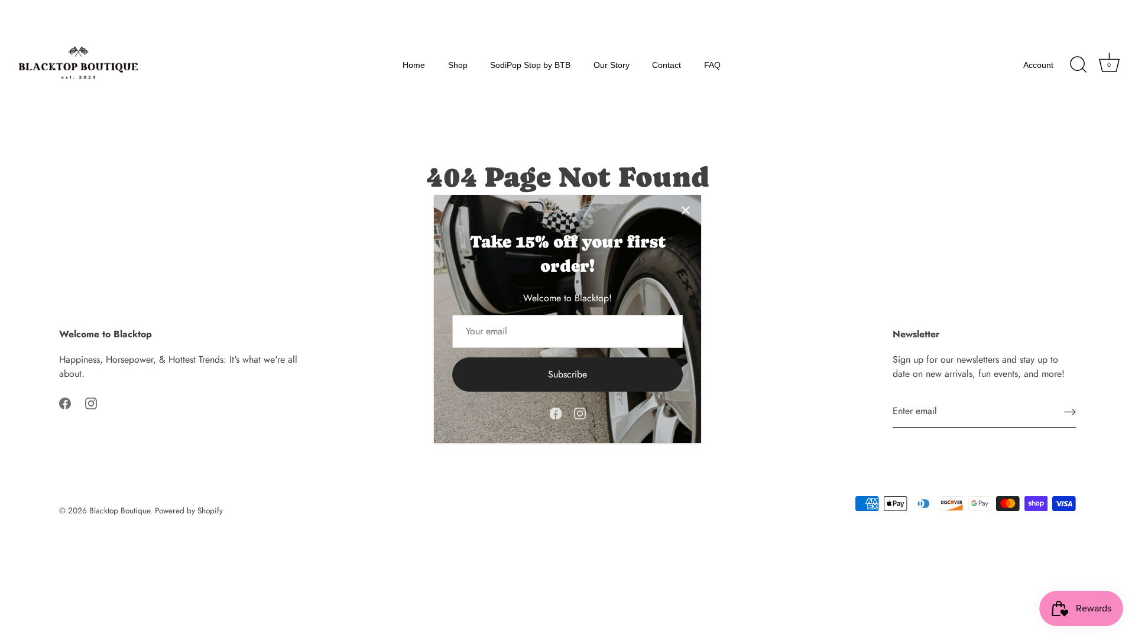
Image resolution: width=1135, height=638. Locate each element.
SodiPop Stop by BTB (530, 65)
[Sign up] (1070, 411)
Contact (666, 65)
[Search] (1078, 65)
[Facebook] (556, 412)
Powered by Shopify (189, 510)
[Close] (686, 210)
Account (1038, 65)
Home (414, 65)
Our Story (612, 65)
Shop (458, 65)
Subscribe (567, 374)
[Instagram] (580, 412)
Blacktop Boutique (119, 510)
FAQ (712, 65)
